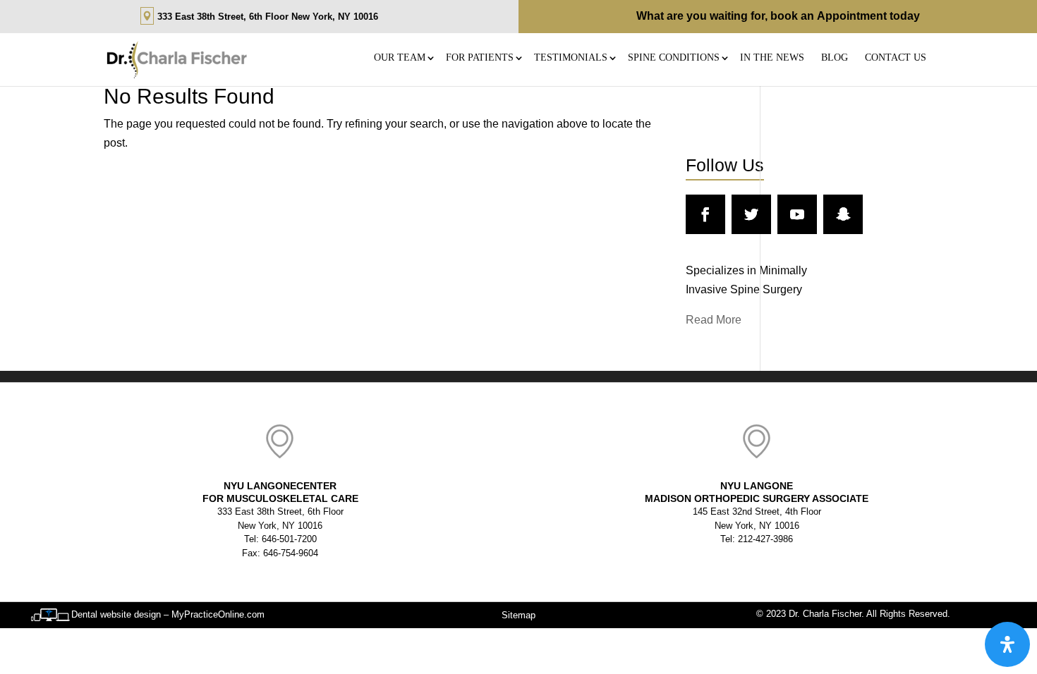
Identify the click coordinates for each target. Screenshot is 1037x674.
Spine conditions (674, 57)
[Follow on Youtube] (797, 214)
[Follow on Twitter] (751, 214)
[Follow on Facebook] (705, 214)
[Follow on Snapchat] (843, 214)
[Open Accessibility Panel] (1007, 644)
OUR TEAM (399, 57)
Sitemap (518, 615)
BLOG (834, 57)
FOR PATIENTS (480, 57)
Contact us (895, 57)
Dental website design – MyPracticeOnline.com (168, 614)
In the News (772, 57)
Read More (713, 320)
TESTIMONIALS (570, 57)
